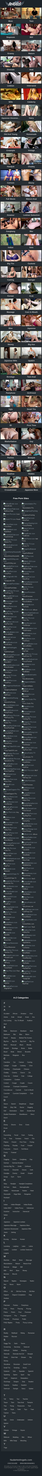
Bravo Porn (7, 781)
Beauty (13, 1038)
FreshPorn (7, 682)
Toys (25, 1409)
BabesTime (26, 800)
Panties (15, 1305)
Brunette (27, 1052)
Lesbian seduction (26, 1250)
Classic (22, 1072)
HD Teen (6, 1187)
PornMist (25, 708)
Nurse (11, 1284)
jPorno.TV (26, 546)
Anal (31, 1013)
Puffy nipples (8, 1322)
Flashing (6, 1145)
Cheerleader (16, 1069)
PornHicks (26, 666)
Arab (12, 1017)
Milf (21, 1267)
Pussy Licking (27, 1322)
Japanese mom (25, 1225)
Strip (23, 1381)
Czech (6, 1097)
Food (22, 1145)
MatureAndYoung (9, 702)
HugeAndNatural (28, 553)
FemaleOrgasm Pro (10, 794)
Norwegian (23, 1281)
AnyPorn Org (8, 613)
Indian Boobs (28, 1204)
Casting (29, 1062)
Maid (14, 1260)
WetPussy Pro (9, 717)
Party (5, 1309)
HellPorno (7, 695)
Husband (6, 1197)
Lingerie (6, 1253)
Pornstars (28, 1312)
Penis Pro (26, 620)
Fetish (27, 1138)
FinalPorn (7, 904)
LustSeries (26, 947)
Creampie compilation (20, 1086)
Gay (31, 1159)
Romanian (31, 1333)
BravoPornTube (9, 728)
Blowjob (6, 1048)
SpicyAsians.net (28, 906)
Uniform (30, 1420)
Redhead (14, 1333)
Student (30, 1381)
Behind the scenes (25, 1038)
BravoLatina (8, 547)
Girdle (20, 1166)
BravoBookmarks (28, 679)
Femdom (18, 1138)
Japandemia (26, 942)
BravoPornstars (28, 596)
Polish (13, 1312)
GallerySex (26, 932)
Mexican (6, 1267)
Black (21, 1045)
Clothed (15, 1076)
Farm (23, 1135)
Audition (29, 1020)
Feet (10, 1138)
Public (24, 1319)
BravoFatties (27, 839)
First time (23, 1142)
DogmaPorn (8, 988)
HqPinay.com (27, 777)
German (6, 1163)
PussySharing (27, 525)
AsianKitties (26, 762)
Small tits (7, 1368)
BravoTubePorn (9, 771)
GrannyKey (26, 821)
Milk (5, 1270)
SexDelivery (26, 635)
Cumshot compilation (20, 1093)
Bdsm (27, 1034)
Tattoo (11, 1399)
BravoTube (7, 855)
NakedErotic (8, 506)
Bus (23, 1055)
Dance (6, 1104)
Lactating (7, 1246)
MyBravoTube (8, 511)
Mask (21, 1260)
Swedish (24, 1385)
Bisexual (13, 1045)
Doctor (22, 1107)
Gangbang (23, 1159)
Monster (6, 1274)
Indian (6, 1204)
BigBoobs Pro (8, 755)
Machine (6, 1260)
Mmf (11, 1270)
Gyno (19, 1177)
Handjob (13, 1184)
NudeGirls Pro (8, 883)
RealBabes (26, 671)
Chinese (26, 1069)
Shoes (6, 1357)
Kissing (6, 1239)
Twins (14, 1413)
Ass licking (7, 1020)
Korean (22, 1239)
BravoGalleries (27, 601)
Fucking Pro (26, 719)
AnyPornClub (27, 844)
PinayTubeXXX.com (10, 750)
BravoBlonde (27, 739)
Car (14, 1062)
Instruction (16, 1211)
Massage (29, 1260)
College (30, 1076)
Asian (27, 1017)
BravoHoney (26, 875)
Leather (6, 1250)
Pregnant (23, 1316)
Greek (23, 1173)
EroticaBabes (8, 634)
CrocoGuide (8, 893)
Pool (19, 1312)
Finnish (14, 1142)
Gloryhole (15, 1170)
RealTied (25, 984)
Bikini (5, 1045)
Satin (15, 1343)
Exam (6, 1128)
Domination (13, 1111)
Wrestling (23, 1441)
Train (32, 1409)
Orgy (30, 1295)
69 (4, 1006)
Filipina (6, 1142)
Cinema (14, 1072)
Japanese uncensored (11, 1229)
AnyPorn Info (8, 624)
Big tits (31, 1041)
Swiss (23, 1388)
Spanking (7, 1375)
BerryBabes (26, 953)
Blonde (29, 1045)
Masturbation (8, 1263)
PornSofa (26, 607)
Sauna (23, 1343)
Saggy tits (7, 1343)
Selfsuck (6, 1350)
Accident (6, 1013)
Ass (33, 1017)
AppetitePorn (8, 568)
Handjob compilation (25, 1184)
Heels (14, 1187)
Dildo (5, 1107)
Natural (6, 1281)
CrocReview (8, 804)
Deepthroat (22, 1104)
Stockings (7, 1381)
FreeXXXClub (8, 537)
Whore (30, 1437)
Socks (25, 1368)
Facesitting (7, 1135)
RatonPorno (8, 743)
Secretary (17, 1347)
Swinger (15, 1388)
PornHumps (26, 745)
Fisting (32, 1142)
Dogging (30, 1107)
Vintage (14, 1430)
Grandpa (6, 1173)
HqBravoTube (27, 568)
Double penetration (10, 1114)
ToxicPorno (7, 608)
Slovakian (7, 1364)
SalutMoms (8, 924)
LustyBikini (26, 795)
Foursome (7, 1149)
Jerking (13, 1232)
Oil (12, 1291)
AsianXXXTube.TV (10, 878)
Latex (23, 1246)
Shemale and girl (18, 1354)
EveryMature (27, 917)
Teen (12, 1402)
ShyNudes (26, 963)
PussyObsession (9, 947)
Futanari (13, 1152)
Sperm (15, 1375)
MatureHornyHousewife (11, 556)
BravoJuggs (8, 603)
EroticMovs (8, 738)
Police (6, 1312)
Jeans (6, 1232)
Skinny (6, 1361)
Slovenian (16, 1364)
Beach (6, 1038)
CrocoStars (7, 526)
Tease (6, 1402)
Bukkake (6, 1055)
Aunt (5, 1024)
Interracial (26, 1211)
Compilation (7, 1079)
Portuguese (7, 1316)
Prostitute (16, 1319)
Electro (13, 1125)
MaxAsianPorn (9, 657)
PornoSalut (26, 714)
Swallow (15, 1385)
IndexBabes (26, 894)
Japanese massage (10, 1225)
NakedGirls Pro (9, 761)
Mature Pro (7, 542)
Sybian (31, 1388)
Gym (12, 1177)
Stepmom (14, 1378)
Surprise (6, 1385)
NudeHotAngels (9, 652)
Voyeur (22, 1430)
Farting (30, 1135)
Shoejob (30, 1354)
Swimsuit (7, 1388)
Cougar (14, 1083)
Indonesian (30, 1208)
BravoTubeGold (28, 615)
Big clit (14, 1041)
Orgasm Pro (26, 724)
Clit (29, 1072)
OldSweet (7, 776)
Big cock (23, 1041)
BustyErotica (8, 712)
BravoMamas (8, 840)
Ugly (5, 1420)
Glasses (6, 1170)
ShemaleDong (27, 734)
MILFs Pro (7, 914)
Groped (30, 1173)
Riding (23, 1333)
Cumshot (7, 1093)
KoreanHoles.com (28, 924)
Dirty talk (13, 1107)
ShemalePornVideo (10, 588)
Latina (31, 1246)
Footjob (30, 1145)
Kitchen (14, 1239)
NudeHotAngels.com (15, 3)
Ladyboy (15, 1246)
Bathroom (7, 1034)
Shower (23, 1357)
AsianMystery (27, 958)
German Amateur (17, 1163)
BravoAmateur (8, 667)
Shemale (6, 1354)
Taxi (18, 1399)
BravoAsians (8, 824)
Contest (6, 1083)
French (16, 1149)
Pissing (28, 1309)
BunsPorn (26, 520)
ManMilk (7, 935)
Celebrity (23, 1066)
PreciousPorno (9, 845)
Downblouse (23, 1114)
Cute (31, 1093)
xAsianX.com (8, 957)
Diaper (31, 1104)
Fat (5, 1138)
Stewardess (24, 1378)
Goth (31, 1170)
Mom (17, 1270)
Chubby (6, 1072)
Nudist (32, 1281)
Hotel (32, 1191)
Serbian (15, 1350)
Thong (12, 1406)
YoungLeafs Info (9, 581)
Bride (12, 1052)
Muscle (14, 1274)
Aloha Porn (7, 830)
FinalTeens (26, 641)
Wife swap (13, 1441)
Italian (6, 1215)
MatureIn (7, 871)
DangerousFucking (29, 515)
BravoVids (7, 940)
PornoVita (26, 574)
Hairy (5, 1184)
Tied (29, 1406)
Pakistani (7, 1305)
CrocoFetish (8, 968)
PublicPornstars (28, 785)
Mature (17, 1263)
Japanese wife (26, 1229)
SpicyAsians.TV (28, 757)
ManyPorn (7, 629)
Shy (30, 1357)
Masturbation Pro (28, 508)
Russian (14, 1336)
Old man (32, 1291)
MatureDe (26, 696)
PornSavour (8, 930)
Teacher (25, 1399)
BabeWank (7, 531)
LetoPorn (25, 767)
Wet (23, 1437)
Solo (14, 1371)
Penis (12, 1309)
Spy (29, 1375)
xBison (35, 610)
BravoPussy (8, 835)
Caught (14, 1066)
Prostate (6, 1319)
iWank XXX (26, 563)
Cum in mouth (28, 1090)
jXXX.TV (25, 589)
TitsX (33, 927)
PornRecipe (26, 625)
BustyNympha (27, 805)
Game (14, 1159)
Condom (17, 1079)
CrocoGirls (26, 850)
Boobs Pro (7, 723)
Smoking (16, 1368)
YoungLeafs (26, 978)
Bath (31, 1031)
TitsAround (7, 619)
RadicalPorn (8, 809)
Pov (15, 1316)
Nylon (18, 1284)
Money (25, 1270)
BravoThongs (27, 831)
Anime (6, 1017)
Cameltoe (7, 1062)
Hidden (6, 1191)
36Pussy (7, 962)
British (19, 1052)
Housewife (7, 1194)
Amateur (23, 1013)
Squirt (6, 1378)
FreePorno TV (27, 656)
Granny (15, 1173)
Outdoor (6, 1298)
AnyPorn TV (26, 973)
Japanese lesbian (19, 1222)
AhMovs (7, 819)
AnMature (26, 790)
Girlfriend (28, 1166)
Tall (5, 1399)
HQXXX (6, 983)
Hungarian (27, 1194)
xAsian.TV (7, 677)
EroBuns (25, 889)
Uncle (12, 1420)
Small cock (27, 1364)
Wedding (15, 1437)
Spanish (30, 1371)
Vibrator (6, 1430)
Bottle (30, 1048)
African (15, 1013)
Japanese (7, 1222)
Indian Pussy (19, 1208)
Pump (18, 1322)
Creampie (7, 1086)
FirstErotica (8, 644)
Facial (16, 1135)
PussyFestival (27, 661)
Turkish (6, 1413)
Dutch (6, 1118)
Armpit (20, 1017)
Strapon (16, 1381)
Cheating (6, 1069)
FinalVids (7, 978)
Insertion (6, 1211)
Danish (13, 1104)
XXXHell (7, 919)
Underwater (20, 1420)
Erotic (27, 1125)
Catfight (6, 1066)
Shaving (23, 1350)
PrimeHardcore (9, 861)
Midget (15, 1267)
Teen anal (20, 1402)
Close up (7, 1076)
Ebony (6, 1125)
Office (6, 1291)
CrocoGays (7, 672)
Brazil (5, 1052)
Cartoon (21, 1062)
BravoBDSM (8, 598)
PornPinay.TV (8, 593)
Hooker (24, 1191)
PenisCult (7, 639)
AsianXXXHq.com (10, 563)
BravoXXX (7, 899)
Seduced (26, 1347)
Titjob (12, 1409)
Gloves (24, 1170)
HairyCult (25, 530)
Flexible (15, 1145)
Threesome (21, 1406)
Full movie (24, 1149)
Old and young (21, 1291)
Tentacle (30, 1402)
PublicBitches (27, 826)
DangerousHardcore (10, 690)
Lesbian (14, 1250)
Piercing (20, 1309)
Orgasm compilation (18, 1295)
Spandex (22, 1371)
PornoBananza (27, 584)
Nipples (14, 1281)
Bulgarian (16, 1055)
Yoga (5, 1447)
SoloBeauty (26, 937)
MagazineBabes (28, 686)
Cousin (30, 1083)
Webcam (6, 1437)
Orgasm (6, 1295)
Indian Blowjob (15, 1204)
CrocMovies (8, 888)
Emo (20, 1125)
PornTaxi (25, 899)
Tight (5, 1409)
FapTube (25, 651)
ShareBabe (26, 855)
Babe (5, 1031)
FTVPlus (25, 558)
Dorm (22, 1111)
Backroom (13, 1031)
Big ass (6, 1041)
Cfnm (31, 1066)
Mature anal (27, 1263)
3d (9, 1006)
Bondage (15, 1048)
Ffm (33, 1138)
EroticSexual (27, 810)
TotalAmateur (27, 630)
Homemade (15, 1191)
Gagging (6, 1159)
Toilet (19, 1409)
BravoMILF (7, 662)
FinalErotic (26, 536)
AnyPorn (7, 866)
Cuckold (18, 1090)
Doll (5, 1111)
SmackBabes (8, 707)
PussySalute (8, 909)
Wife (5, 1441)
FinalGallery (8, 766)
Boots (23, 1048)
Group (6, 1177)
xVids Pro (7, 850)
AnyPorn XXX (27, 750)
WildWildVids (27, 865)
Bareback (23, 1031)
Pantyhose (24, 1305)
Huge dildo (17, 1194)
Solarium (6, 1371)
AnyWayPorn (27, 816)
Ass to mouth (19, 1020)
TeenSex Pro (8, 952)
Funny (6, 1152)
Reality (6, 1333)
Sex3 (33, 878)
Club (22, 1076)
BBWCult (25, 691)
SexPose (25, 870)
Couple (22, 1083)
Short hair (14, 1357)
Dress (32, 1114)
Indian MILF (7, 1208)
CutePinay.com (27, 911)
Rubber (6, 1336)
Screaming (7, 1347)
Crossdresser (8, 1090)
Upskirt (6, 1423)
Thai (5, 1406)
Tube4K (6, 786)
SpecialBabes (27, 646)
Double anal (31, 1111)
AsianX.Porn (27, 729)
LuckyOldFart (8, 733)
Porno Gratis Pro (28, 703)
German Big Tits (9, 1166)
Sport (22, 1375)
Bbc (14, 1034)
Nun (5, 1284)
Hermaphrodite (24, 1187)
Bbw (20, 1034)
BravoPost (26, 579)
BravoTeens (8, 799)
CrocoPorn (7, 573)
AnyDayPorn (27, 968)
